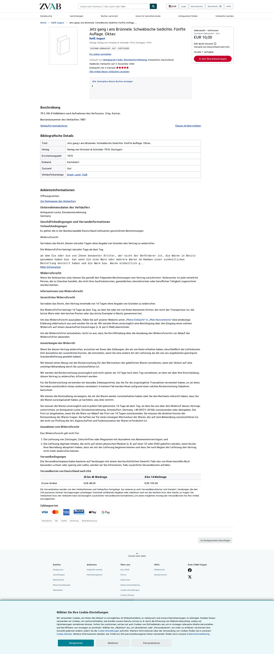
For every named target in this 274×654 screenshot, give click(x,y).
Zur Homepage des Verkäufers (58, 201)
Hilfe (228, 6)
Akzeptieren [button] (76, 642)
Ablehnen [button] (113, 642)
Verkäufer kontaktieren (53, 125)
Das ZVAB (125, 569)
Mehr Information (50, 267)
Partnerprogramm (94, 574)
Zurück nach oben (137, 555)
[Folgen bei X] (190, 577)
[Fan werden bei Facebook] (190, 570)
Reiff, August (57, 22)
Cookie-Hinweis (127, 595)
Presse (123, 574)
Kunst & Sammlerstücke (148, 16)
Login (183, 6)
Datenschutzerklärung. (198, 633)
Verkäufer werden (224, 16)
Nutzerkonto (197, 6)
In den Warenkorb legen (213, 58)
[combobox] (114, 6)
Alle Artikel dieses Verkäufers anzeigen (109, 71)
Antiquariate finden (188, 16)
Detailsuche (46, 16)
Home (43, 22)
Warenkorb (58, 590)
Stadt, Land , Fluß (77, 174)
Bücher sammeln (109, 16)
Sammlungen (76, 16)
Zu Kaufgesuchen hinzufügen (215, 540)
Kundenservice (160, 574)
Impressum (125, 580)
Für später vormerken (100, 54)
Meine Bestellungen (61, 585)
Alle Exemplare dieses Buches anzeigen (112, 81)
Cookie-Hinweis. (64, 633)
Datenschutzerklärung (130, 585)
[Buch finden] (153, 6)
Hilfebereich (159, 569)
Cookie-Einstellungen (108, 630)
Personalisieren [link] (151, 642)
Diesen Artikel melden (188, 125)
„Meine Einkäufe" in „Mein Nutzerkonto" (148, 319)
